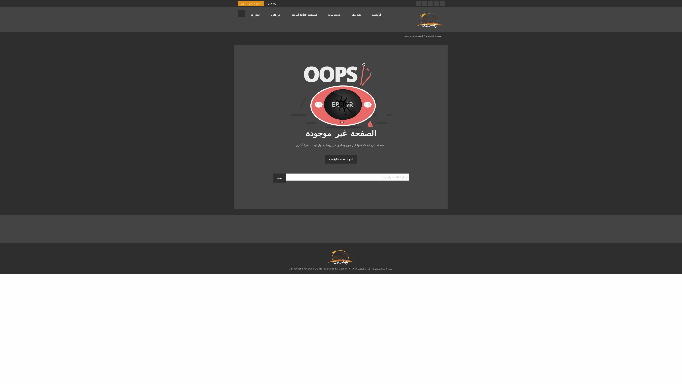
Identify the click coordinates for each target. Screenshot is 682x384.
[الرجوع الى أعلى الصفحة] (670, 376)
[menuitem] (379, 14)
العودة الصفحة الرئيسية (341, 159)
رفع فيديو (272, 3)
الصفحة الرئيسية (434, 36)
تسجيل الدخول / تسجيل (251, 3)
